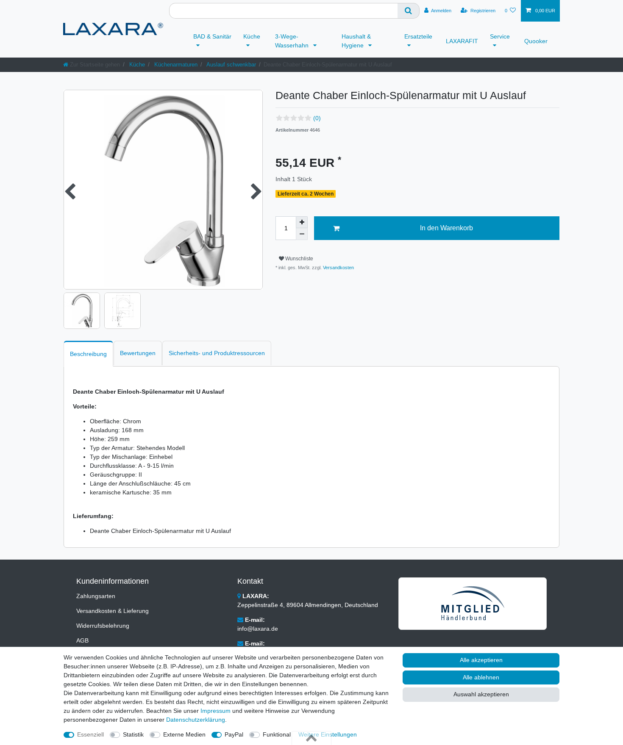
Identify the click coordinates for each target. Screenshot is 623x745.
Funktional (277, 734)
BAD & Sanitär (212, 36)
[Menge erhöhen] (302, 222)
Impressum (215, 710)
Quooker (536, 41)
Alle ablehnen (481, 677)
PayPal (234, 734)
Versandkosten (338, 267)
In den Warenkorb (446, 228)
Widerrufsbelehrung (102, 625)
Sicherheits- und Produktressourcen (217, 353)
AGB (82, 640)
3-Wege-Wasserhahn (292, 41)
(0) (317, 118)
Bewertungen (138, 353)
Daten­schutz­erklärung (195, 719)
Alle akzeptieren (481, 660)
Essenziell (90, 734)
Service (500, 36)
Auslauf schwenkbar (230, 64)
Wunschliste (298, 259)
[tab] (88, 354)
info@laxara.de (257, 628)
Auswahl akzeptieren (481, 694)
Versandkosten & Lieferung (112, 610)
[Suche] (409, 11)
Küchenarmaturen (175, 64)
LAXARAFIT (462, 41)
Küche (251, 36)
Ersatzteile (418, 36)
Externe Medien (184, 734)
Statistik (133, 734)
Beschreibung (88, 353)
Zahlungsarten (95, 596)
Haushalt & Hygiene (356, 41)
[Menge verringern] (302, 234)
